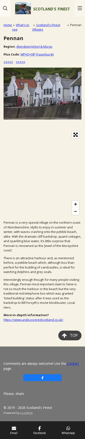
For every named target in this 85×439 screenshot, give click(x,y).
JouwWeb (26, 413)
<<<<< (8, 62)
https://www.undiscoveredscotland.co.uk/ (33, 320)
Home (8, 25)
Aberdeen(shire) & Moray (34, 46)
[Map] (42, 173)
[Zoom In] (75, 204)
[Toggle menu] (80, 8)
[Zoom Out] (75, 211)
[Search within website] (5, 8)
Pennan (75, 25)
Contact (73, 363)
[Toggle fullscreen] (75, 134)
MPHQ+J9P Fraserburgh (37, 54)
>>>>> (20, 62)
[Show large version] (42, 94)
